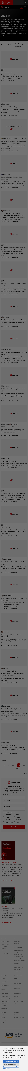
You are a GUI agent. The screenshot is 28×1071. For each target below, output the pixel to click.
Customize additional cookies (11, 1067)
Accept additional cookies (11, 1061)
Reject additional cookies (10, 1064)
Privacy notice (6, 1068)
